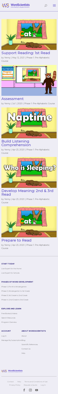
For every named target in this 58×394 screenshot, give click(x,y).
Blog (23, 340)
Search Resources (8, 318)
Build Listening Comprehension (16, 143)
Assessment (12, 99)
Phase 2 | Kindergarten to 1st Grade (15, 291)
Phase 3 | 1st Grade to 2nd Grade (14, 295)
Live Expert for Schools (10, 273)
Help (23, 353)
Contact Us (26, 349)
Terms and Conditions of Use (35, 382)
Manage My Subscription (11, 340)
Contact (10, 382)
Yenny (7, 57)
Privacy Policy (14, 385)
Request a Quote (30, 385)
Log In (3, 336)
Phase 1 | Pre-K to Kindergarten (14, 287)
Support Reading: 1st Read (25, 53)
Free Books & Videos (9, 313)
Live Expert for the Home (11, 268)
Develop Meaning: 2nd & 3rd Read (27, 193)
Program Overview (9, 322)
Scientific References (30, 344)
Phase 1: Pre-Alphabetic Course (39, 103)
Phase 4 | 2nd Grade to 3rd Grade (14, 300)
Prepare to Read (16, 240)
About (24, 336)
